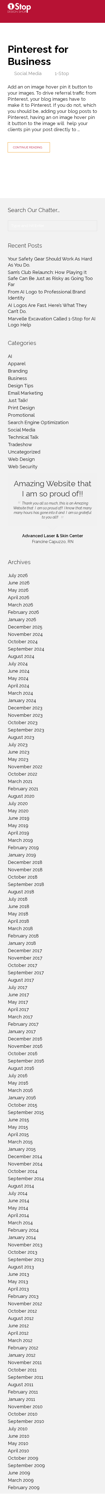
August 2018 (21, 891)
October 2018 (22, 877)
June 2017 (18, 994)
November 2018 (25, 869)
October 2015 (22, 1105)
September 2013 (26, 1259)
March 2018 (20, 928)
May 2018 (18, 913)
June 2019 (18, 818)
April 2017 (18, 1009)
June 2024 (19, 671)
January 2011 (21, 1399)
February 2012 (23, 1347)
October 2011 (22, 1369)
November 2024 (25, 634)
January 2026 (22, 619)
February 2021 (23, 788)
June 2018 (18, 906)
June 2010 (18, 1436)
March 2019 (20, 840)
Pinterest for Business (38, 55)
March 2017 (20, 1016)
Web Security (22, 466)
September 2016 (26, 1061)
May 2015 (18, 1127)
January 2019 (22, 855)
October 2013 (22, 1252)
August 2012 (21, 1318)
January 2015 (22, 1149)
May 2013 (18, 1281)
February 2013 (23, 1296)
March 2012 (20, 1340)
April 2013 (18, 1289)
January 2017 (22, 1031)
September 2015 (26, 1112)
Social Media (28, 73)
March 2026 (20, 604)
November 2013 (25, 1244)
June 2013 (18, 1274)
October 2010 (22, 1414)
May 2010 (18, 1443)
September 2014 (26, 1178)
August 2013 (21, 1266)
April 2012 (18, 1333)
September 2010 (26, 1421)
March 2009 (21, 1480)
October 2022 (22, 774)
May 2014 (18, 1208)
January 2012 (21, 1355)
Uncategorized (24, 452)
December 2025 (25, 627)
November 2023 (25, 715)
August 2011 (20, 1384)
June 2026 (19, 582)
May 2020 (18, 810)
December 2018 (25, 862)
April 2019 (18, 833)
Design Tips (20, 385)
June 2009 (19, 1472)
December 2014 (25, 1156)
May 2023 (18, 759)
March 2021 (20, 781)
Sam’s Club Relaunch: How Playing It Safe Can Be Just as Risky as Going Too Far (50, 278)
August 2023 (21, 737)
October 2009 (23, 1458)
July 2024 (18, 663)
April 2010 (18, 1450)
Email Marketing (25, 393)
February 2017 (23, 1024)
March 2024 (20, 693)
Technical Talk (23, 437)
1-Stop (62, 73)
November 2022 (25, 766)
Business (17, 378)
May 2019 (18, 825)
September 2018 (26, 884)
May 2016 (18, 1083)
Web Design (21, 459)
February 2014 (23, 1230)
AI (10, 356)
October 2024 (23, 641)
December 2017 (25, 950)
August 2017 (21, 980)
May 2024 (18, 678)
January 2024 (22, 700)
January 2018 (22, 943)
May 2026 (18, 590)
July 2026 (18, 575)
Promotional (21, 415)
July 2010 (18, 1428)
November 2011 (25, 1362)
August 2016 (21, 1068)
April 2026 (18, 597)
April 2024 (18, 685)
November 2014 (25, 1164)
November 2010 (25, 1406)
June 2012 (18, 1325)
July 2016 (18, 1075)
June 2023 (18, 752)
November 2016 (25, 1046)
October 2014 (22, 1171)
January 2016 (22, 1097)
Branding (18, 371)
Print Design (21, 407)
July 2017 (17, 987)
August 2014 (21, 1186)
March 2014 (20, 1222)
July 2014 (18, 1193)
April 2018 (18, 921)
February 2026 (23, 612)
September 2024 (26, 649)
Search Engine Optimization (38, 422)
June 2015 (18, 1119)
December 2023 (25, 707)
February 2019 (23, 847)
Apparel (16, 363)
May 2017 (18, 1002)
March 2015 (20, 1141)
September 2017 (26, 972)
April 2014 (18, 1215)
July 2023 (18, 744)
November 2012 (25, 1303)
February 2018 (23, 935)
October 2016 (22, 1053)
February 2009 (24, 1487)
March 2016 (20, 1090)
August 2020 (21, 796)
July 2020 (18, 803)
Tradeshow (20, 444)
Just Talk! (18, 400)
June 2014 (18, 1200)
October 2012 (22, 1311)
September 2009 (26, 1465)
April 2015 (18, 1134)
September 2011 (25, 1377)
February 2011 (23, 1392)
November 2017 (25, 958)
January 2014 (22, 1237)
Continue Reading (27, 147)
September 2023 (26, 730)
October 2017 (22, 965)
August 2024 (21, 656)
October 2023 (22, 722)
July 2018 (18, 899)
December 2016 (25, 1038)
